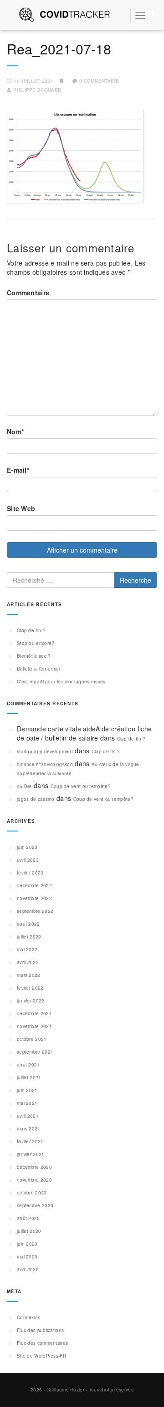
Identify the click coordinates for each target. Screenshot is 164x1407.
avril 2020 (28, 1269)
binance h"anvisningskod (45, 764)
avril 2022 (28, 962)
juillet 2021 (29, 1077)
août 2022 (28, 924)
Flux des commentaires (42, 1343)
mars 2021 (29, 1128)
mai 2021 (27, 1103)
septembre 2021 (35, 1052)
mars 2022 (29, 975)
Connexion (29, 1317)
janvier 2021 (31, 1154)
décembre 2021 (34, 1013)
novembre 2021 (34, 1026)
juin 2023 (27, 847)
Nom (15, 431)
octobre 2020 (32, 1192)
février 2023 (30, 872)
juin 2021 (27, 1090)
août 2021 (28, 1064)
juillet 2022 (29, 936)
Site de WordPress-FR (41, 1356)
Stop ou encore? (36, 643)
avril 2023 (28, 860)
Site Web (21, 508)
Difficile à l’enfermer (39, 669)
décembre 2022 (34, 885)
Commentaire (28, 292)
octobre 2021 (32, 1039)
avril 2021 (28, 1116)
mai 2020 (27, 1256)
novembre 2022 (34, 898)
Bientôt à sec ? (34, 656)
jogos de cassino (36, 799)
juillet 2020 (29, 1231)
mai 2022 (27, 949)
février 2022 (30, 988)
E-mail (18, 469)
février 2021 (30, 1141)
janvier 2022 (31, 1000)
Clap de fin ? (31, 630)
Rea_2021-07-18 (59, 49)
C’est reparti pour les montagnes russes (61, 681)
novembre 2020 (34, 1180)
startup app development (45, 751)
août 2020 (28, 1218)
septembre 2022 (35, 911)
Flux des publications (40, 1330)
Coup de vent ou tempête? (81, 786)
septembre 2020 (35, 1205)
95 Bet (24, 786)
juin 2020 (27, 1244)
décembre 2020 (34, 1167)
